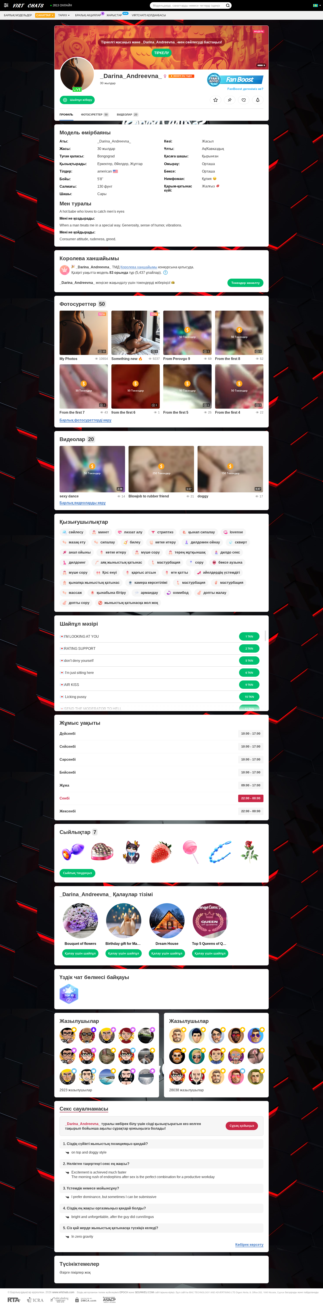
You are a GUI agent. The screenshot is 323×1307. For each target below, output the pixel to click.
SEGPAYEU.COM (144, 1292)
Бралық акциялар (88, 15)
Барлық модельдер (18, 15)
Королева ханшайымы (138, 267)
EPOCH (124, 1292)
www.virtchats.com (63, 1292)
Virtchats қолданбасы (149, 15)
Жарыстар (114, 15)
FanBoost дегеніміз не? (245, 89)
